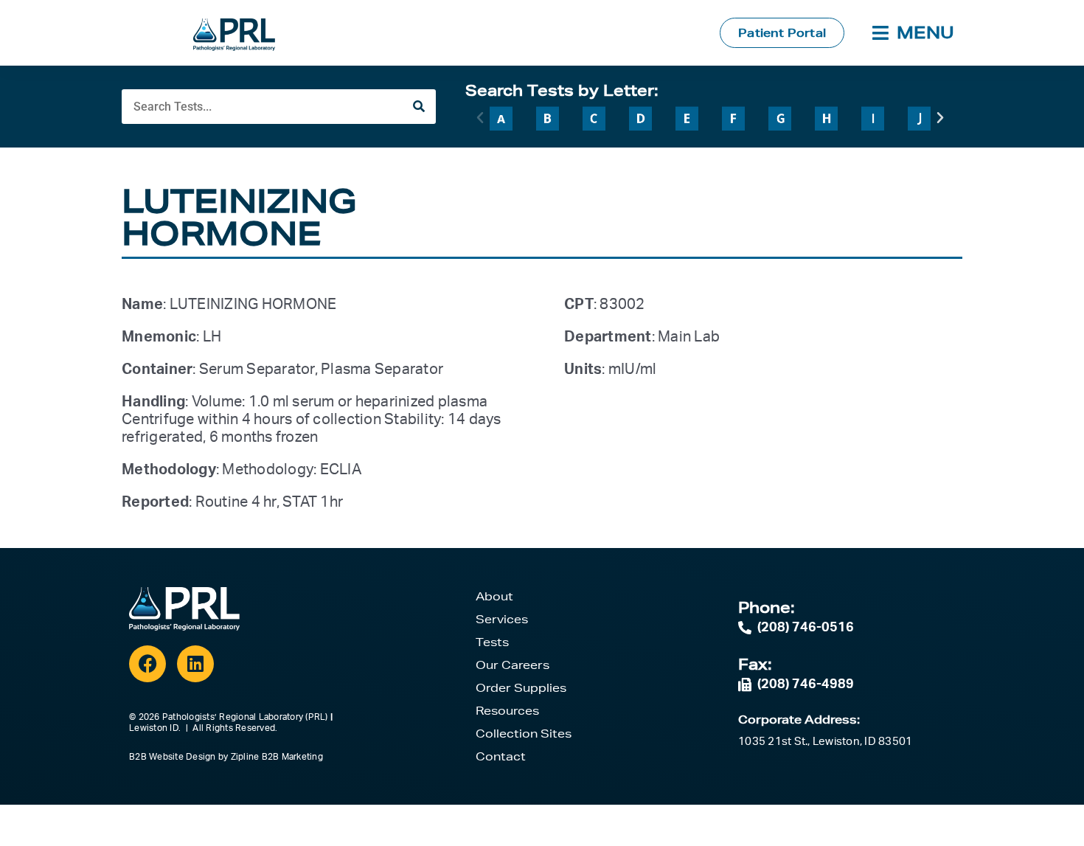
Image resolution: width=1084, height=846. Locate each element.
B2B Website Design (172, 756)
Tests (492, 642)
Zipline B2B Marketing (277, 756)
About (494, 596)
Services (502, 619)
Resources (507, 711)
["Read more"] (501, 118)
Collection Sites (523, 734)
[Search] (418, 106)
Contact (501, 756)
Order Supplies (521, 688)
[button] (480, 118)
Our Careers (512, 665)
